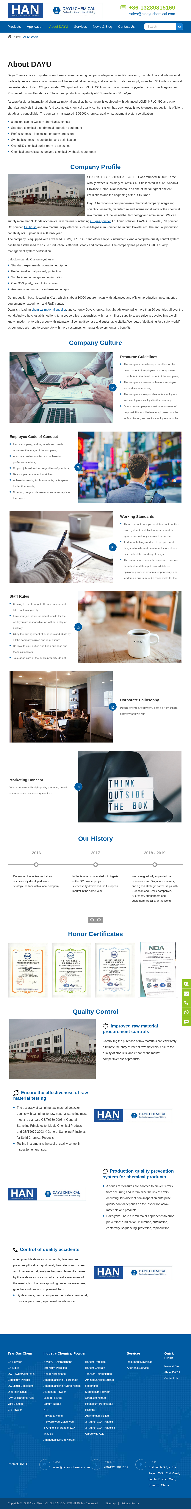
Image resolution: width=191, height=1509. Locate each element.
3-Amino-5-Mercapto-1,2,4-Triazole (59, 1430)
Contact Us (126, 26)
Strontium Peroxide (55, 1367)
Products (14, 26)
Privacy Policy (130, 1503)
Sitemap (110, 1503)
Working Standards (137, 516)
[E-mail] (186, 993)
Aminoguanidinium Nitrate (59, 1439)
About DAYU (58, 26)
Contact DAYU (17, 1464)
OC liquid (30, 227)
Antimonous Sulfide (97, 1415)
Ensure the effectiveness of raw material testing (50, 1095)
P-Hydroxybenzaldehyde (58, 1421)
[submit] (179, 26)
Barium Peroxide (95, 1361)
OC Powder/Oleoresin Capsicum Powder (21, 1376)
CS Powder (15, 1361)
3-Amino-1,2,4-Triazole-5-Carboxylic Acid (100, 1430)
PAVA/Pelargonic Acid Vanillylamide (21, 1400)
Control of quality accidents (49, 1249)
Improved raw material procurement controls (130, 1028)
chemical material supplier (49, 309)
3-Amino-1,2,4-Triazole (99, 1421)
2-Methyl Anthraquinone (57, 1361)
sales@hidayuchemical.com (152, 14)
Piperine (90, 1409)
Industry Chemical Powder (64, 1353)
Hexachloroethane (54, 1373)
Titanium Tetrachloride (98, 1373)
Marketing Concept (26, 780)
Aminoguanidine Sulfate (99, 1379)
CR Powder (15, 1409)
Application (35, 26)
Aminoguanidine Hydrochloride (62, 1385)
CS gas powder (100, 221)
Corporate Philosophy (139, 700)
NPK (46, 1409)
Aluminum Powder (54, 1391)
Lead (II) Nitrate (52, 1397)
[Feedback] (186, 1021)
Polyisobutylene (53, 1415)
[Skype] (186, 984)
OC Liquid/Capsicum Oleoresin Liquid (20, 1388)
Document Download (139, 1361)
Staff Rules (19, 596)
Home (17, 36)
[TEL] (186, 1002)
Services (80, 26)
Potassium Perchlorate (99, 1403)
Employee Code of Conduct (34, 437)
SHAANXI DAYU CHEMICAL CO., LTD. (48, 1503)
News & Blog (102, 26)
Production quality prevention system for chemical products (138, 1173)
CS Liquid (13, 1367)
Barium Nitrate (52, 1403)
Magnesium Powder (97, 1391)
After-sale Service (138, 1367)
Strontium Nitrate (95, 1397)
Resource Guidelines (138, 357)
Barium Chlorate (95, 1367)
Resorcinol (91, 1385)
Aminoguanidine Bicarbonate (60, 1379)
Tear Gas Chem (20, 1353)
